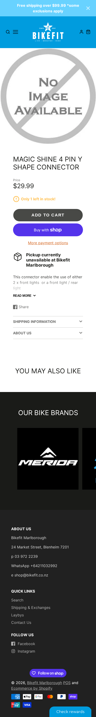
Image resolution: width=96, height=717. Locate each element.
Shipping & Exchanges (30, 607)
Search (17, 600)
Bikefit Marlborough (44, 682)
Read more (22, 295)
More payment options (48, 242)
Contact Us (21, 622)
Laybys (17, 615)
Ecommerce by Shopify (31, 688)
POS (67, 682)
